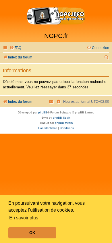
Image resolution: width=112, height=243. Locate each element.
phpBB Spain (62, 117)
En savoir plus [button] (23, 217)
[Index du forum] (56, 16)
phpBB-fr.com (64, 122)
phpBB (42, 112)
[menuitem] (15, 48)
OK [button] (32, 232)
